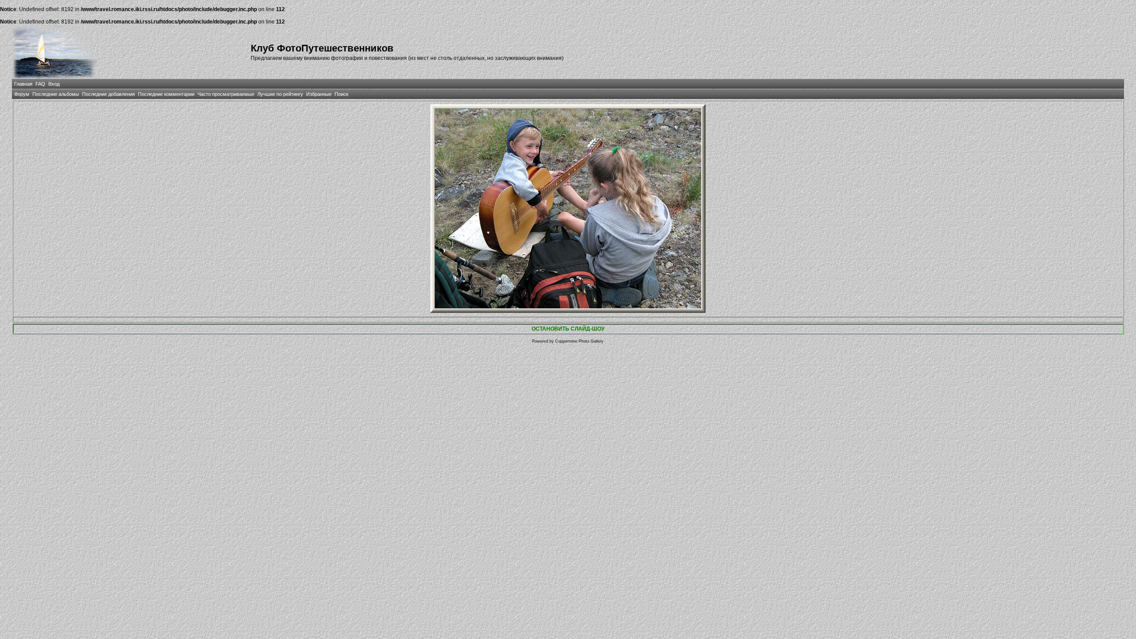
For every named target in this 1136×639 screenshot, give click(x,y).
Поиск (341, 94)
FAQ (40, 84)
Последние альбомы (55, 94)
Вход (53, 84)
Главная (23, 84)
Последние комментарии (166, 94)
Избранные (318, 94)
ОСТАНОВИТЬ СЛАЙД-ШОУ (568, 329)
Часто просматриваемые (225, 94)
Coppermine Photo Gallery (579, 341)
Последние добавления (108, 94)
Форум (21, 94)
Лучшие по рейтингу (280, 94)
